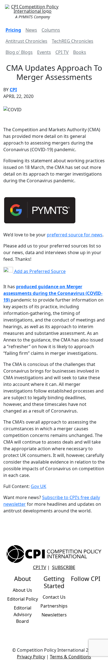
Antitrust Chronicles (26, 41)
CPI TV (62, 52)
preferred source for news (74, 235)
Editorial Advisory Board (23, 614)
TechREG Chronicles (72, 41)
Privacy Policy (31, 657)
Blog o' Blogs (19, 52)
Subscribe (63, 567)
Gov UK (38, 486)
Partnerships (54, 606)
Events (44, 52)
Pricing (13, 30)
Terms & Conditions (70, 657)
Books (79, 52)
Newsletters (54, 615)
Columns (51, 30)
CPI (13, 90)
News (31, 30)
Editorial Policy (22, 599)
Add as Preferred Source (39, 271)
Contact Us (54, 597)
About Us (22, 590)
